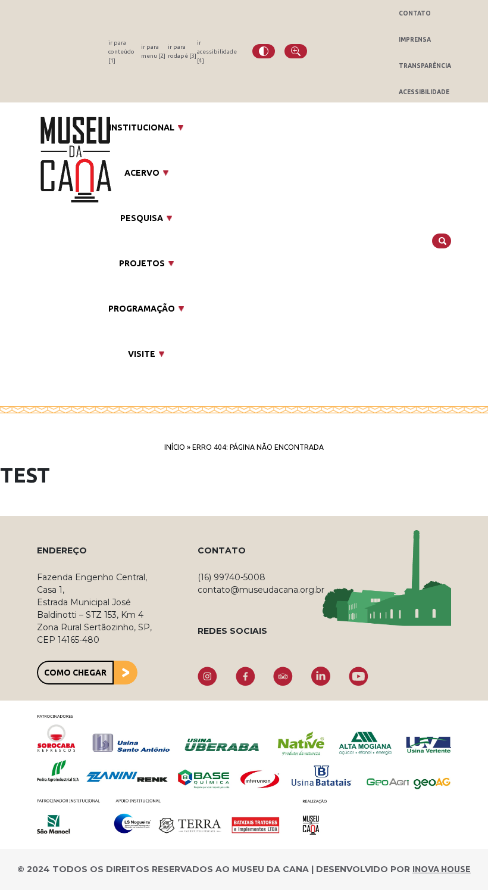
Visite (141, 354)
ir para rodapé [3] (182, 51)
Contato (415, 13)
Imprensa (415, 39)
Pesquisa (141, 218)
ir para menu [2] (153, 51)
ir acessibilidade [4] (217, 51)
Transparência (425, 66)
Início (174, 447)
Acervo (141, 173)
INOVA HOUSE (441, 869)
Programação (141, 308)
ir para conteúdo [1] (121, 51)
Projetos (142, 263)
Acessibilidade (424, 92)
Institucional (141, 127)
